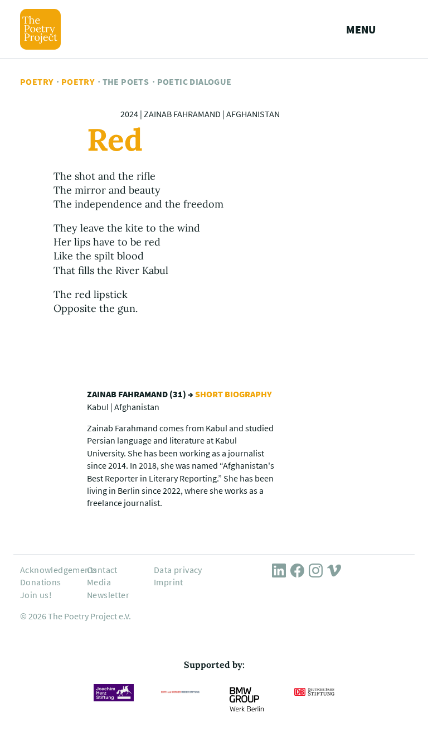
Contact (102, 569)
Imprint (168, 582)
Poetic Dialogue (194, 81)
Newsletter (108, 594)
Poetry (36, 81)
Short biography (233, 393)
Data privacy (178, 569)
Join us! (36, 594)
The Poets (126, 81)
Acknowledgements (58, 569)
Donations (40, 582)
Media (99, 582)
